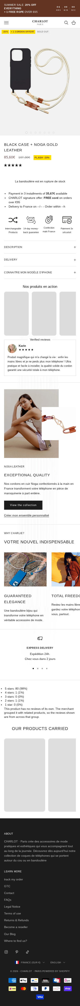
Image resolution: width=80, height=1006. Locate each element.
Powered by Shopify (56, 971)
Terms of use (12, 913)
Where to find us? (15, 940)
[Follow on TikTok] (27, 952)
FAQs (7, 899)
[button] (13, 165)
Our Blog (10, 934)
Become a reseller (16, 927)
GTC (7, 886)
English (55, 962)
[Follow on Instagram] (6, 952)
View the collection (23, 505)
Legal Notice (12, 906)
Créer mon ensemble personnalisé (26, 515)
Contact (9, 893)
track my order (13, 879)
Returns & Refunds (16, 920)
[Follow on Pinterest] (17, 952)
